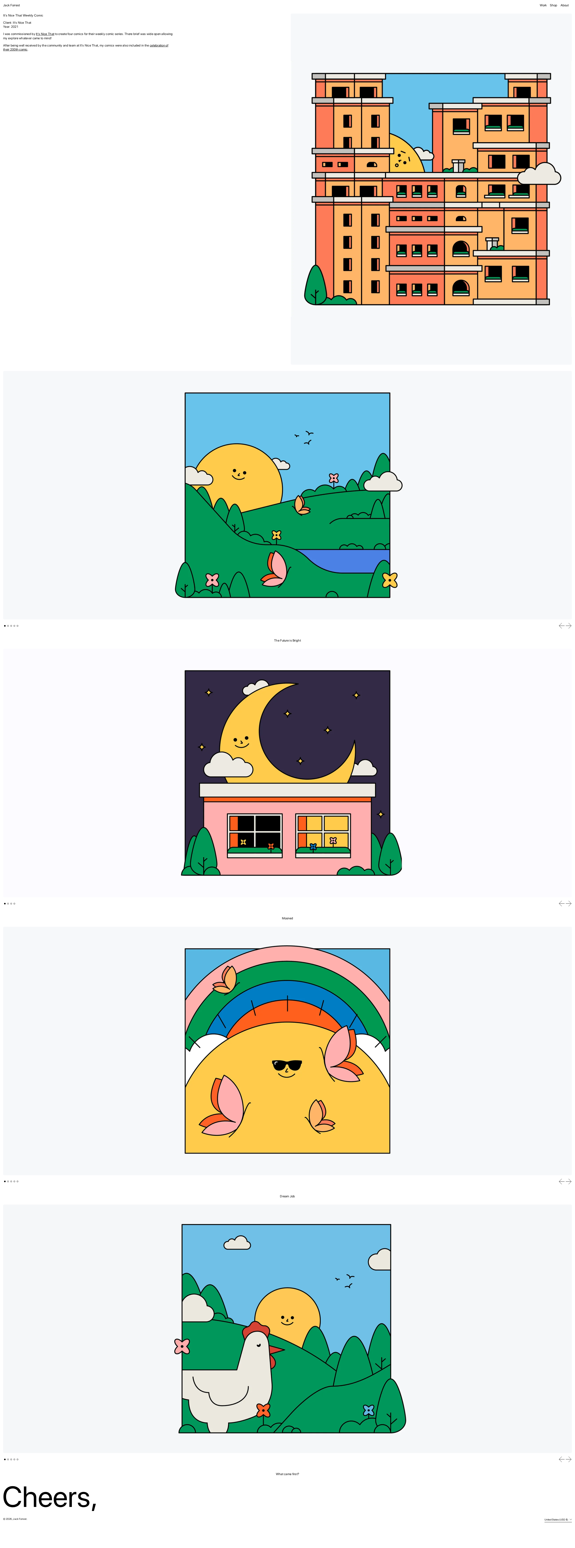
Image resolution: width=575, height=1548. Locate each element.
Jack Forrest (11, 5)
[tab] (5, 626)
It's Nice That (45, 34)
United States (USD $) (556, 1519)
